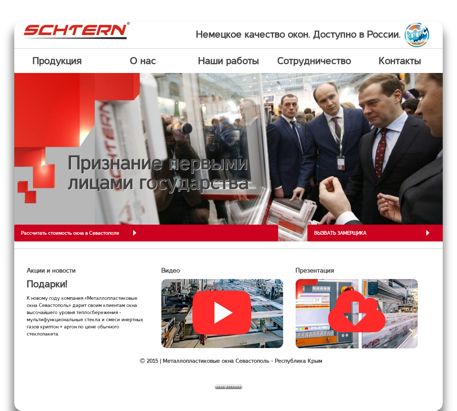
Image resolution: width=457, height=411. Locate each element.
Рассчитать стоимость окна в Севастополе (70, 233)
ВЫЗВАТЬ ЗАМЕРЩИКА (340, 233)
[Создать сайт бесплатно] (228, 386)
